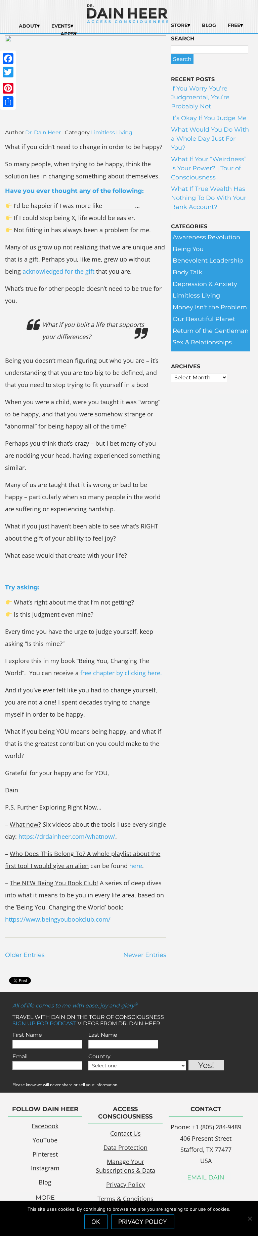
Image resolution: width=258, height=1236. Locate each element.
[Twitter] (8, 72)
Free (234, 25)
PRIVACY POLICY (142, 1221)
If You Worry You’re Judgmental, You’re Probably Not (200, 97)
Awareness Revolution (206, 237)
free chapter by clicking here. (121, 673)
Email (20, 1056)
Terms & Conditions (125, 1199)
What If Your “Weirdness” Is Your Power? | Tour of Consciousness (209, 168)
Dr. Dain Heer (43, 132)
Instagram (45, 1168)
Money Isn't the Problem (210, 307)
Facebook (45, 1126)
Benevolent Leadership (208, 260)
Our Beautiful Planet (204, 319)
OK (95, 1221)
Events (61, 26)
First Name (27, 1035)
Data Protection (125, 1147)
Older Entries (25, 955)
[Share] (8, 101)
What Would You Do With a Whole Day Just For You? (210, 138)
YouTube (45, 1140)
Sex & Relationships (202, 342)
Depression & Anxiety (205, 284)
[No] (249, 1218)
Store (179, 25)
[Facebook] (8, 58)
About (28, 26)
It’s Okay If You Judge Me (209, 118)
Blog (209, 25)
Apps (67, 34)
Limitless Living (111, 132)
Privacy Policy (125, 1184)
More (45, 1197)
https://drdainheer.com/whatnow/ (66, 836)
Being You (188, 249)
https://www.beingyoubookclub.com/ (58, 919)
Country (99, 1056)
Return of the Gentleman (211, 331)
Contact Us (125, 1133)
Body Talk (187, 272)
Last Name (102, 1035)
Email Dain (205, 1177)
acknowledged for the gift (58, 271)
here (135, 866)
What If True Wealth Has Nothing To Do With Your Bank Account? (208, 197)
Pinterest (45, 1154)
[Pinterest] (8, 88)
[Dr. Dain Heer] (127, 21)
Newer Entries (144, 955)
